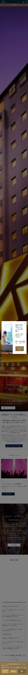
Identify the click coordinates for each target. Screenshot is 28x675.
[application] (14, 668)
